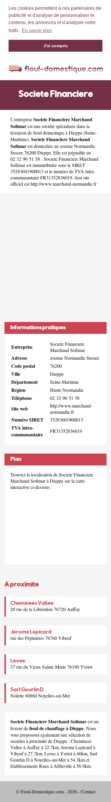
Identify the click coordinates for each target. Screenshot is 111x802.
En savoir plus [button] (37, 30)
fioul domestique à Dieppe (57, 133)
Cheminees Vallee (32, 603)
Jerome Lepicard (31, 632)
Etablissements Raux (29, 766)
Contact (88, 791)
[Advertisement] (55, 257)
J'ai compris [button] (56, 45)
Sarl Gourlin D (27, 690)
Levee (17, 661)
